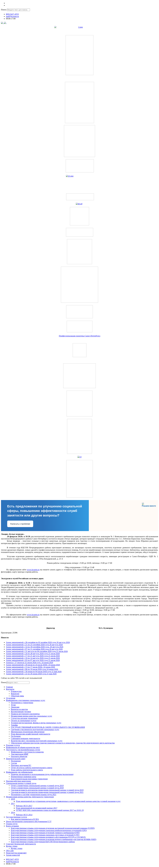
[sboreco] (79, 497)
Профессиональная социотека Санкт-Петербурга (79, 336)
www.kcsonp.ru (33, 570)
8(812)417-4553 (12, 14)
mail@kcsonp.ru (12, 16)
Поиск (3, 10)
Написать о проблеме (20, 524)
